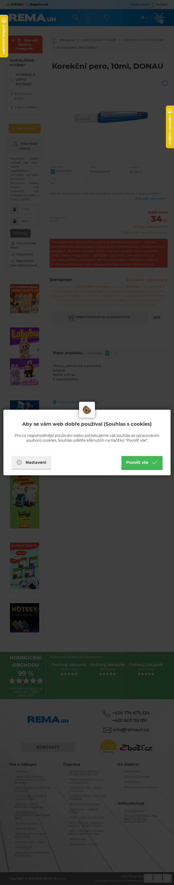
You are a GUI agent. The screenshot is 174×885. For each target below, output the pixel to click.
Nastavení (36, 462)
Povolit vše (137, 462)
